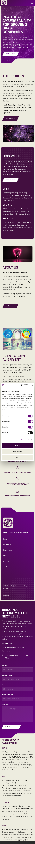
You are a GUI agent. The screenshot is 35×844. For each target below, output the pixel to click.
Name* (4, 665)
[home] (3, 2)
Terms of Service (7, 592)
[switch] (30, 421)
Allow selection (17, 451)
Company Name (7, 675)
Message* (5, 704)
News (5, 555)
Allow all (17, 445)
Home (5, 539)
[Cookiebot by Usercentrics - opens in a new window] (21, 385)
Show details (25, 440)
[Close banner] (32, 385)
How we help (7, 550)
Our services (7, 544)
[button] (32, 3)
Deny (17, 457)
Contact (5, 566)
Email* (4, 685)
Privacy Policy (6, 595)
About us (6, 561)
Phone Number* (7, 694)
